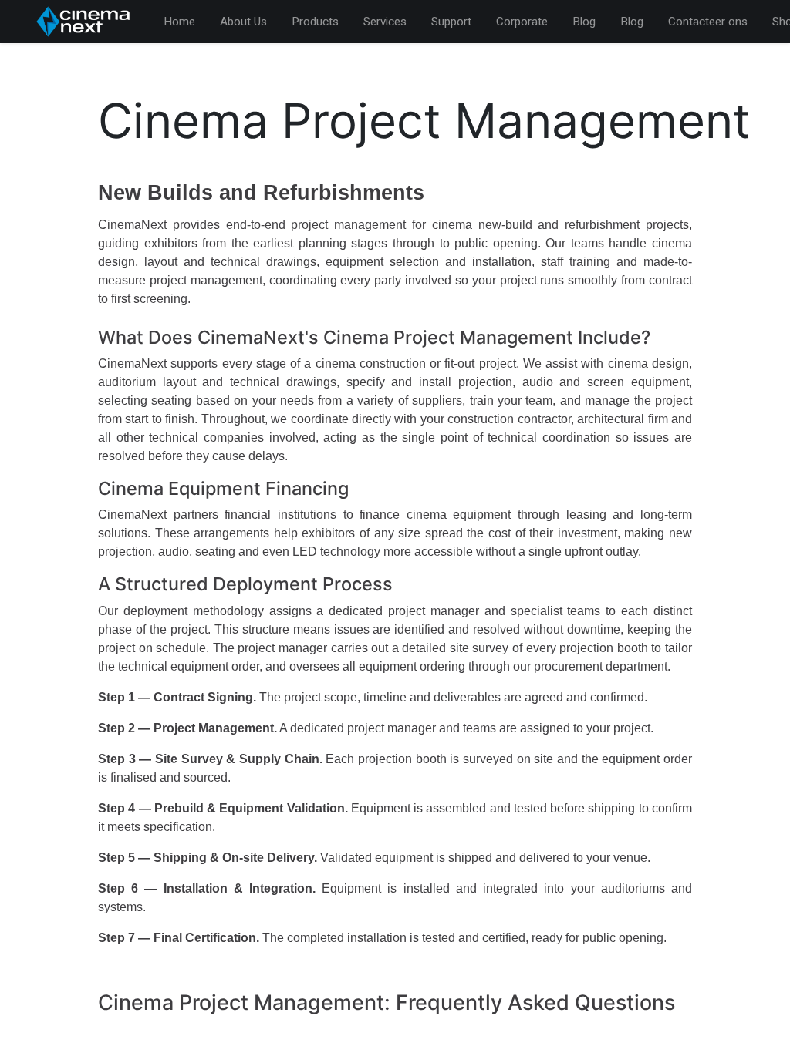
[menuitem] (179, 22)
